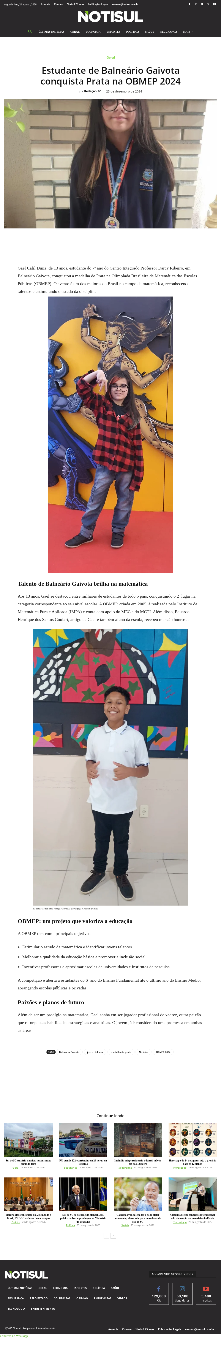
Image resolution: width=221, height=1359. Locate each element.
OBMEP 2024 (163, 1052)
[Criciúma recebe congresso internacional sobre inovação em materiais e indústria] (193, 1194)
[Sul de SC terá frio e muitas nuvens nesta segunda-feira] (28, 1140)
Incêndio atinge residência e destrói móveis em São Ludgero (137, 1162)
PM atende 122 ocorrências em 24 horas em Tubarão (83, 1162)
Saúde (125, 1225)
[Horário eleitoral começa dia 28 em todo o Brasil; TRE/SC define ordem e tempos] (28, 1194)
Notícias (143, 1052)
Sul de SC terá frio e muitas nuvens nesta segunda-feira (28, 1162)
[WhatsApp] (105, 238)
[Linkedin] (115, 238)
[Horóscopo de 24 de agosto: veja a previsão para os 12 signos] (193, 1140)
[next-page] (113, 1236)
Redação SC (92, 91)
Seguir (182, 1286)
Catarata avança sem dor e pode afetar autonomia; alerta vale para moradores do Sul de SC (138, 1218)
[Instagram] (196, 4)
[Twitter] (208, 4)
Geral (110, 57)
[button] (30, 32)
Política (15, 1222)
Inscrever (206, 1286)
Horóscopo (179, 1167)
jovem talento (95, 1052)
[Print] (135, 238)
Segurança (70, 1167)
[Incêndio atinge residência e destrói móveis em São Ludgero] (138, 1140)
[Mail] (202, 4)
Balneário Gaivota (69, 1052)
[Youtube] (215, 4)
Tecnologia (180, 1222)
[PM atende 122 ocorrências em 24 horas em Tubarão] (83, 1140)
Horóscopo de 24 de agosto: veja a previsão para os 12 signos (192, 1162)
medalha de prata (121, 1052)
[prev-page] (106, 1236)
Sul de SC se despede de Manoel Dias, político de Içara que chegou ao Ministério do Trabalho (83, 1218)
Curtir (159, 1286)
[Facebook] (189, 4)
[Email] (125, 238)
